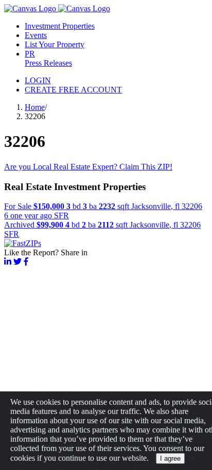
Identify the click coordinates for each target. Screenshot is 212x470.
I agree (170, 458)
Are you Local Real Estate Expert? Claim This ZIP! (88, 166)
